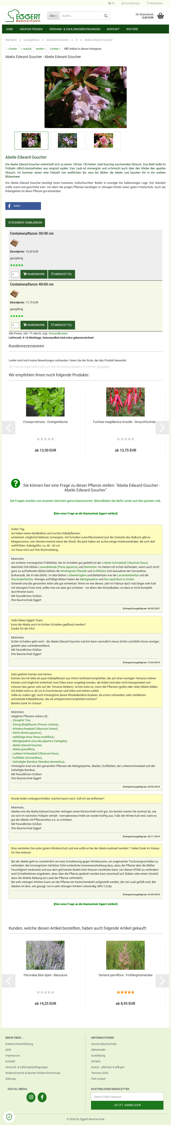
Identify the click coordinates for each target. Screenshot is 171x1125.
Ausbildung (98, 1055)
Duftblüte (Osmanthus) (27, 757)
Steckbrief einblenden (25, 222)
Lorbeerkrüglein (77, 575)
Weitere (132, 29)
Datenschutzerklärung (19, 1044)
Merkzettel (155, 3)
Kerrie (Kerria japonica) (27, 732)
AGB (8, 1049)
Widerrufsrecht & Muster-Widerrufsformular (32, 1073)
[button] (23, 206)
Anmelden (103, 366)
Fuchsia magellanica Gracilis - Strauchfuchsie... (125, 422)
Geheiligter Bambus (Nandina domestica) (39, 761)
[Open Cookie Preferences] (9, 1117)
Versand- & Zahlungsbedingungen (74, 29)
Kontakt (113, 29)
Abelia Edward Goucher (27, 745)
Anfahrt (95, 1061)
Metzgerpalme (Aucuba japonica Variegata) (40, 741)
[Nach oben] (158, 1118)
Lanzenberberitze (128, 575)
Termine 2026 (99, 1073)
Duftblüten (99, 571)
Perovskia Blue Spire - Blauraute (45, 975)
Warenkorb (36, 274)
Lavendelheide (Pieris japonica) (58, 567)
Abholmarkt (98, 1049)
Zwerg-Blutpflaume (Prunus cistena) (35, 724)
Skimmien (90, 567)
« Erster (12, 48)
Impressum (12, 1055)
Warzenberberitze (22, 579)
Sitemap (10, 1078)
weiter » (41, 48)
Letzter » (55, 48)
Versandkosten (58, 333)
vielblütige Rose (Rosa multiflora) (33, 737)
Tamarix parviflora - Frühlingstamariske (125, 975)
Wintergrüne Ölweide (74, 571)
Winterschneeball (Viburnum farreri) (35, 728)
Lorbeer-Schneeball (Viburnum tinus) (125, 562)
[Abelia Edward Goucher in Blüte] (86, 96)
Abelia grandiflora (24, 749)
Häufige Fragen (31, 29)
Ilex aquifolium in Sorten (119, 579)
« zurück (26, 48)
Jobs (9, 29)
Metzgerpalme (89, 579)
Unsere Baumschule (103, 1044)
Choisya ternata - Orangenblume (45, 422)
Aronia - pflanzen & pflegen (107, 1067)
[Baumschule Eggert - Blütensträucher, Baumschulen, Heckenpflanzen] (23, 16)
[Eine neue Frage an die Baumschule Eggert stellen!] (85, 513)
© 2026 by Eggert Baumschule (85, 1119)
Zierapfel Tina (21, 720)
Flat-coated (98, 1078)
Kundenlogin (132, 3)
